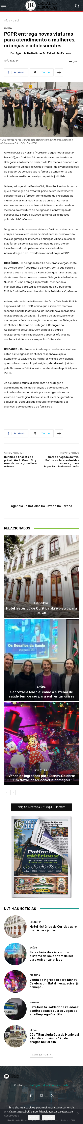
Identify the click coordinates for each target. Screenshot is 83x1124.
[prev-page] (6, 792)
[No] (78, 1113)
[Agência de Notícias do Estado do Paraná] (7, 53)
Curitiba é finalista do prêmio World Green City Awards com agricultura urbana (20, 461)
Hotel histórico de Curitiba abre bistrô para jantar (41, 610)
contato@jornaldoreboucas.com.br (47, 1085)
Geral (16, 20)
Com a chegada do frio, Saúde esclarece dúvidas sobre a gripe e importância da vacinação (61, 461)
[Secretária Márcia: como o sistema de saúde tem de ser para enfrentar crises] (41, 660)
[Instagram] (41, 1095)
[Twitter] (52, 1095)
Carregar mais (40, 1054)
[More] (59, 72)
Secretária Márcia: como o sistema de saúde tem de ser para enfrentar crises (41, 694)
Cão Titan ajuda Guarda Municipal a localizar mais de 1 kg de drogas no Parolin (54, 1038)
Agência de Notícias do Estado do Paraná (43, 53)
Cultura (41, 770)
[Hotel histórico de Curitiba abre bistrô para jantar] (41, 576)
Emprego (35, 1002)
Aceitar (33, 1117)
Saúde (41, 686)
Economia (41, 603)
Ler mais (48, 1117)
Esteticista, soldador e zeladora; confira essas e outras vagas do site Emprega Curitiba (54, 1010)
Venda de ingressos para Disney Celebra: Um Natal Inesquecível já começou (41, 778)
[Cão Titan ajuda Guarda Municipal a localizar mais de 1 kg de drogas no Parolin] (15, 1036)
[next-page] (13, 792)
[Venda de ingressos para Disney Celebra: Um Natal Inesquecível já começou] (41, 743)
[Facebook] (31, 1095)
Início (7, 20)
